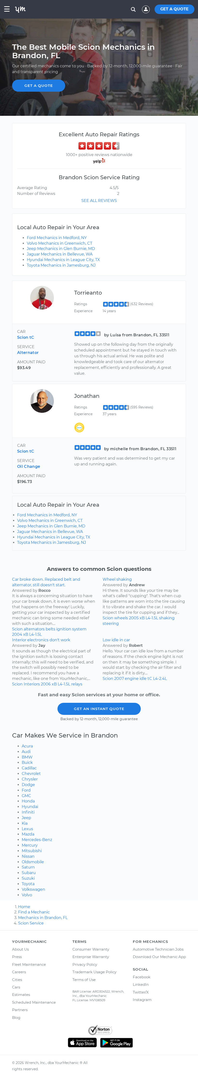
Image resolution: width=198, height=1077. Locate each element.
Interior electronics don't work (41, 640)
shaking (167, 618)
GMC (26, 796)
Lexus (27, 829)
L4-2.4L (160, 678)
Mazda (28, 834)
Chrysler (30, 779)
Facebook (141, 977)
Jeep (26, 817)
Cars (16, 987)
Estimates (21, 994)
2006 (46, 684)
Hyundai (30, 806)
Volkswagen (33, 889)
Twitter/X (141, 992)
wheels (121, 618)
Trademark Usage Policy (94, 972)
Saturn (28, 867)
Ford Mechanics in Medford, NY (57, 237)
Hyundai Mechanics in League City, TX (63, 259)
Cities (17, 979)
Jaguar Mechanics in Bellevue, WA (59, 254)
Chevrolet (31, 773)
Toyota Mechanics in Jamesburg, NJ (61, 265)
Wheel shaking (117, 579)
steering (111, 623)
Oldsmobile (33, 862)
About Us (20, 949)
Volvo (27, 895)
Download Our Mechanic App (159, 956)
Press (17, 956)
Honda (28, 801)
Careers (19, 972)
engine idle (136, 678)
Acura (27, 746)
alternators (34, 629)
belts (50, 629)
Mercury (30, 845)
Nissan (28, 856)
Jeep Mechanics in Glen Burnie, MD (61, 248)
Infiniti (28, 812)
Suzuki (28, 878)
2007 (119, 678)
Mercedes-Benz (37, 839)
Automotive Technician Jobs (158, 949)
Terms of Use (84, 979)
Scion (17, 629)
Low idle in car (116, 640)
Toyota (28, 884)
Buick (27, 762)
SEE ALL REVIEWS (99, 200)
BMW (27, 757)
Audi (26, 751)
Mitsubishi (32, 851)
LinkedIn (141, 984)
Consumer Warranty (90, 949)
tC (150, 678)
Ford (26, 790)
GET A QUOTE (174, 9)
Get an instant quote (99, 708)
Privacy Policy (84, 964)
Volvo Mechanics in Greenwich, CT (59, 243)
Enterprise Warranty (90, 956)
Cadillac (29, 768)
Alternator (28, 352)
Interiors (32, 684)
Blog (16, 1017)
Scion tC (25, 337)
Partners (20, 1010)
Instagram (142, 999)
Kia (25, 823)
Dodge (28, 784)
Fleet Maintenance (29, 964)
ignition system (71, 629)
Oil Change (28, 466)
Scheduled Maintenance (34, 1002)
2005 (134, 618)
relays (76, 684)
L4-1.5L (35, 634)
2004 (17, 634)
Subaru (29, 872)
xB (25, 634)
